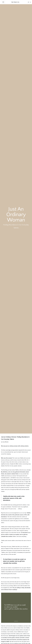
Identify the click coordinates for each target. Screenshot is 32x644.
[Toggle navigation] (3, 2)
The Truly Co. (15, 2)
